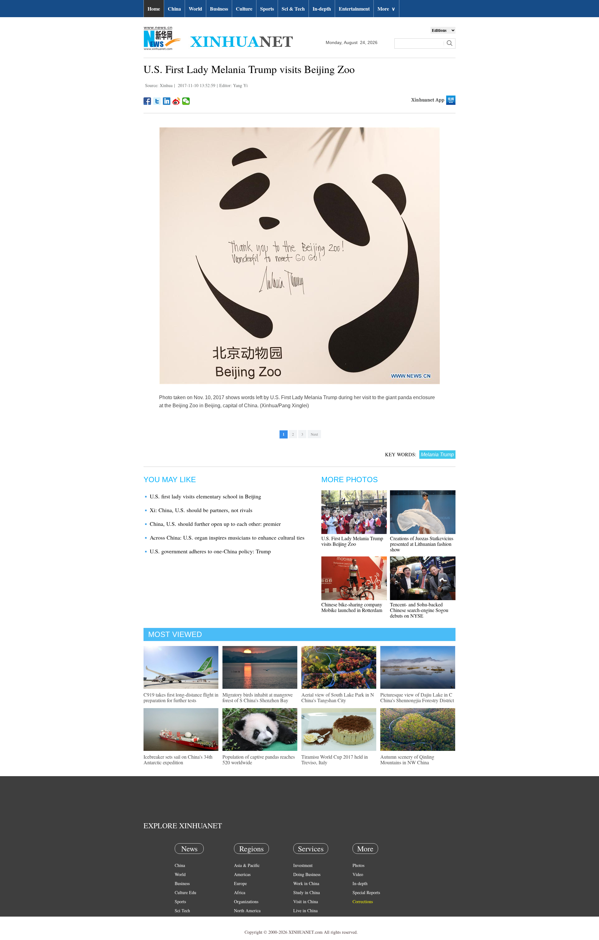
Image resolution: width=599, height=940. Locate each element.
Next (314, 434)
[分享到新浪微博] (176, 101)
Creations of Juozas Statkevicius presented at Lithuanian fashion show (421, 544)
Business (219, 8)
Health (180, 920)
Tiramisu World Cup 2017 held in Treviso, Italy (334, 759)
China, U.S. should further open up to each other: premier (215, 523)
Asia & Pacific (247, 865)
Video (358, 874)
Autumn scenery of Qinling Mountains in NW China (407, 759)
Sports (267, 8)
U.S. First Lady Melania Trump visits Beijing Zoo (352, 541)
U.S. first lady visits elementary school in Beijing (205, 496)
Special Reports (366, 892)
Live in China (305, 910)
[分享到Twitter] (157, 101)
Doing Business (306, 874)
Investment (303, 865)
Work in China (306, 883)
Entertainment (354, 8)
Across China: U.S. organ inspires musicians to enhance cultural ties (227, 537)
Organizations (246, 901)
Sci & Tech (293, 8)
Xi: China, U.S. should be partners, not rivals (201, 510)
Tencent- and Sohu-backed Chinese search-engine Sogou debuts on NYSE (419, 610)
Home (154, 8)
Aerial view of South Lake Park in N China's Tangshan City (337, 697)
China (174, 8)
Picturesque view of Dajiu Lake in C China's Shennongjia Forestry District (417, 697)
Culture (244, 8)
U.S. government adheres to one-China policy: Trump (210, 551)
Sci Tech (182, 910)
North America (247, 910)
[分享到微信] (186, 101)
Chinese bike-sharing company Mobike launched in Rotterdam (351, 607)
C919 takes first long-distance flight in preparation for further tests (181, 697)
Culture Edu (185, 892)
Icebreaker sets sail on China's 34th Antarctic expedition (178, 759)
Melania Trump (437, 454)
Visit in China (305, 901)
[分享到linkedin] (167, 101)
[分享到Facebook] (147, 101)
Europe (240, 883)
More (386, 8)
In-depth (322, 8)
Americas (242, 874)
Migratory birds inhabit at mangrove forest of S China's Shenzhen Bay (257, 697)
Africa (239, 892)
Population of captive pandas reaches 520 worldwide (258, 759)
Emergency (303, 920)
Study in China (306, 892)
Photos (358, 865)
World (195, 8)
